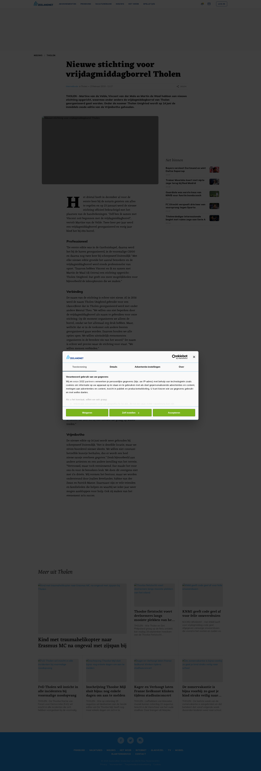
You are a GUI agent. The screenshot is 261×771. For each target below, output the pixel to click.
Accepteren (174, 412)
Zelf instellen (128, 412)
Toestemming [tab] (79, 367)
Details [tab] (113, 367)
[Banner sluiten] (194, 357)
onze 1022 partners (84, 381)
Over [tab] (181, 367)
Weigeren (87, 412)
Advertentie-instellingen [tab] (147, 367)
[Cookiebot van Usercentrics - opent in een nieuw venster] (174, 357)
